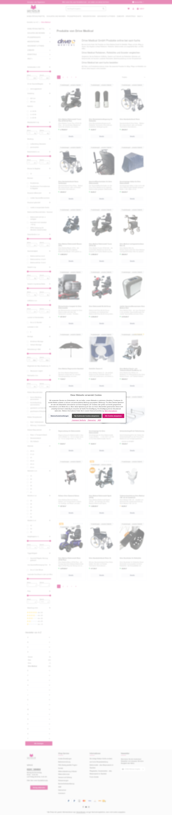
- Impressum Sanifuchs (78, 420)
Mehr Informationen (111, 411)
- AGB (99, 420)
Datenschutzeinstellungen (60, 416)
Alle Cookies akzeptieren (113, 416)
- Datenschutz (91, 420)
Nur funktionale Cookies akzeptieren (86, 416)
